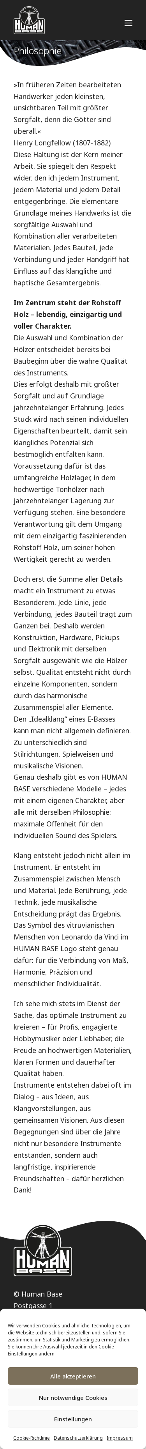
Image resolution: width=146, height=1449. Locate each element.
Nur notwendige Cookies (73, 1397)
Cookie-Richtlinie (31, 1438)
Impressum (120, 1438)
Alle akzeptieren (73, 1376)
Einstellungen (73, 1419)
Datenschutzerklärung (78, 1438)
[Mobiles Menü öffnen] (128, 23)
